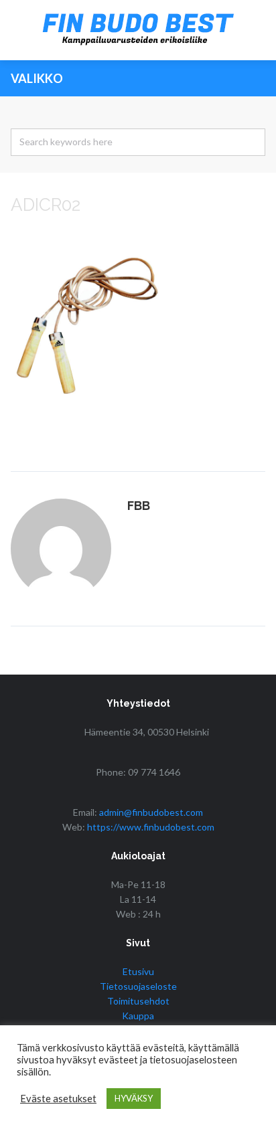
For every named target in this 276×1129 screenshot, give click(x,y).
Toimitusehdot (138, 1001)
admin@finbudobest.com (151, 812)
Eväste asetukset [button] (58, 1098)
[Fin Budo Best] (138, 30)
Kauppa (138, 1015)
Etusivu (138, 971)
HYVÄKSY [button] (134, 1098)
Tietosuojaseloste (138, 986)
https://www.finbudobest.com (150, 827)
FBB (138, 506)
